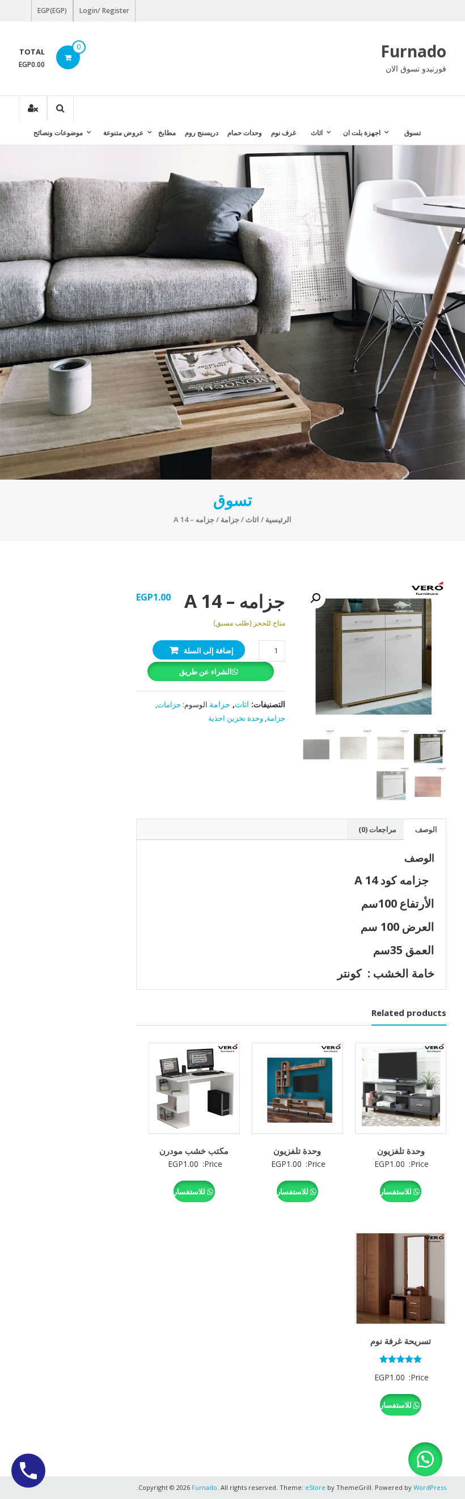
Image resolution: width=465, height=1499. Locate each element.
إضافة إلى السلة (209, 650)
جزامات (169, 704)
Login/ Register (104, 10)
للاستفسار (396, 1191)
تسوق (412, 132)
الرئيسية (278, 519)
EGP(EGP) (52, 10)
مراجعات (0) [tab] (377, 829)
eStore (315, 1487)
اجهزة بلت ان (362, 132)
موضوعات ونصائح (58, 132)
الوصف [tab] (426, 829)
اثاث (317, 132)
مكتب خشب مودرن (194, 1150)
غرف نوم (283, 132)
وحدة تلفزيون (401, 1150)
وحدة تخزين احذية (235, 718)
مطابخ (167, 132)
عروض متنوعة (123, 132)
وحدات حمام (244, 132)
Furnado (413, 51)
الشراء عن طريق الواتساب (207, 673)
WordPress (429, 1487)
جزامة (230, 519)
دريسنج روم (201, 132)
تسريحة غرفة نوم (400, 1340)
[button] (315, 598)
